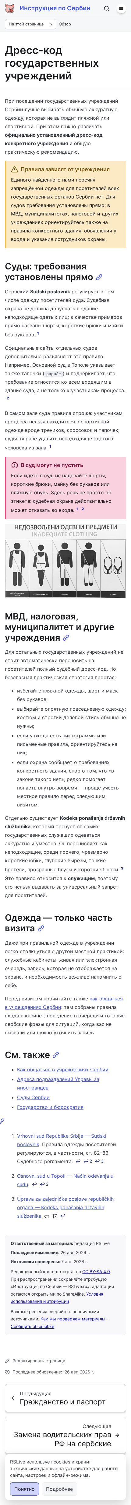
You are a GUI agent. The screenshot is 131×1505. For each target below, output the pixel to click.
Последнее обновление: (53, 1371)
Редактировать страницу (38, 1360)
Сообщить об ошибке (32, 1326)
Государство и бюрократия (50, 1107)
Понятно (24, 1489)
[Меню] (121, 8)
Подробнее (59, 1489)
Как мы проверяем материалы (73, 1318)
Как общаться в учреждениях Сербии (62, 1069)
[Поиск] (107, 8)
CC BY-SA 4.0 (96, 1271)
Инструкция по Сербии (54, 8)
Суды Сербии (33, 1097)
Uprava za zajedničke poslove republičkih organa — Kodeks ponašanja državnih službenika (65, 1207)
